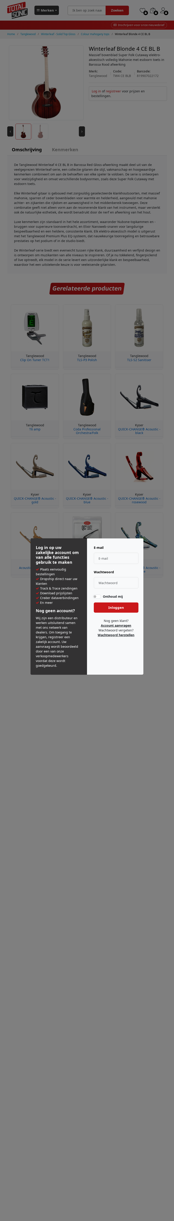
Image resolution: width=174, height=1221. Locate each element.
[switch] (97, 596)
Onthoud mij (113, 596)
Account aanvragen (116, 625)
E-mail (99, 547)
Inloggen (116, 607)
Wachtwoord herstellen (116, 635)
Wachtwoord (104, 572)
